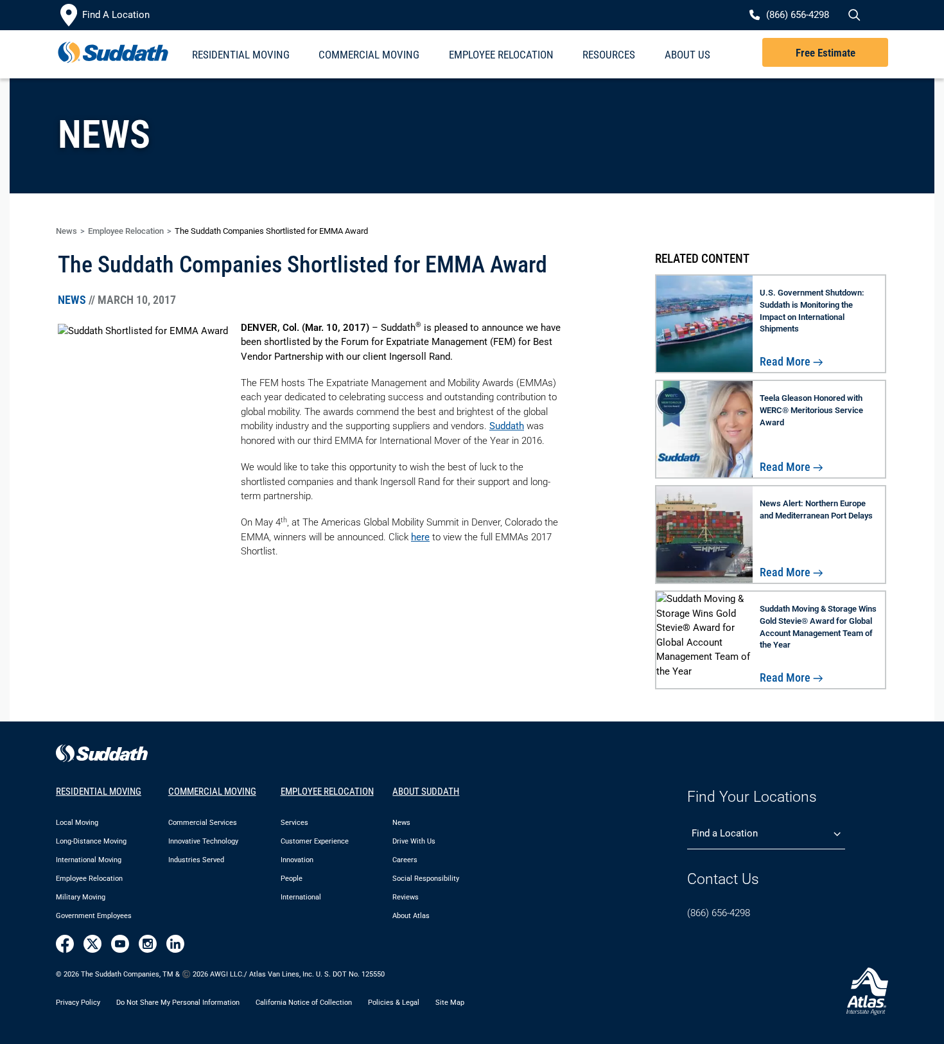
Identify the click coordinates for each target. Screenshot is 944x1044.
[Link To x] (92, 944)
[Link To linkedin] (175, 944)
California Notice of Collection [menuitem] (304, 1002)
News (66, 231)
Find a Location (725, 833)
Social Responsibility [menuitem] (425, 878)
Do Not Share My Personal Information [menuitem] (178, 1002)
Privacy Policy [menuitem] (78, 1002)
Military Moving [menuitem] (80, 897)
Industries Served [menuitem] (196, 860)
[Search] (853, 15)
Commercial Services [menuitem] (202, 822)
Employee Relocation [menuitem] (501, 54)
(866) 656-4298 (718, 913)
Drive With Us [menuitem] (413, 841)
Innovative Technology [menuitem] (203, 841)
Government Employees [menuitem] (94, 916)
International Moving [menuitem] (88, 860)
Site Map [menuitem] (449, 1002)
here (420, 537)
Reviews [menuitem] (405, 897)
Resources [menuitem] (608, 54)
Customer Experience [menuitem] (315, 841)
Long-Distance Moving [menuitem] (91, 841)
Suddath (506, 426)
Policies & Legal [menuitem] (393, 1002)
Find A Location (116, 15)
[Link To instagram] (148, 944)
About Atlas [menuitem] (411, 916)
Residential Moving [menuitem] (241, 54)
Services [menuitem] (294, 822)
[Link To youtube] (120, 944)
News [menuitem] (401, 822)
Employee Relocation (126, 231)
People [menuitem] (291, 878)
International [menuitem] (301, 897)
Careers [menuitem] (404, 860)
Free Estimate (825, 52)
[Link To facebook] (65, 944)
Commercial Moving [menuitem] (369, 54)
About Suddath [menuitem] (425, 791)
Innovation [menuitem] (297, 860)
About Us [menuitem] (687, 54)
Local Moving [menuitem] (77, 822)
